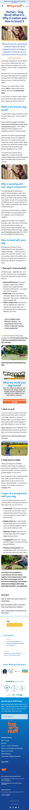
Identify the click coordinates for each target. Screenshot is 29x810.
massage (4, 487)
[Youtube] (16, 807)
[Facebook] (10, 807)
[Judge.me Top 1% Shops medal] (22, 688)
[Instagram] (13, 807)
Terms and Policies (14, 804)
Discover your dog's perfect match (14, 401)
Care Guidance (6, 754)
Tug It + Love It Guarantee (9, 746)
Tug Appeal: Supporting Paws (11, 756)
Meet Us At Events (7, 751)
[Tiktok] (18, 807)
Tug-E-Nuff (16, 800)
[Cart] (27, 6)
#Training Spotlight (14, 625)
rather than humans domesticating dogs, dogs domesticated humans (14, 124)
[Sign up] (25, 716)
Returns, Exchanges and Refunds (12, 748)
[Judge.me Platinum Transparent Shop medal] (7, 688)
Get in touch (5, 740)
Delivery (3, 743)
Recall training (6, 427)
